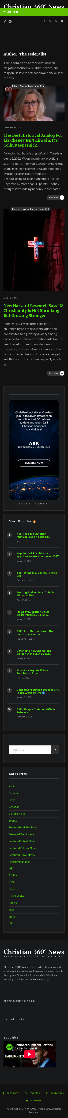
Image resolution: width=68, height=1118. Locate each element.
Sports (13, 903)
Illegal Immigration (19, 861)
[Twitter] (50, 21)
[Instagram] (56, 21)
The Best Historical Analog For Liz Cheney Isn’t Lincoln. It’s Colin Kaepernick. (32, 140)
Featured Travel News (22, 855)
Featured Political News (23, 848)
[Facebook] (44, 21)
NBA (11, 868)
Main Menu (12, 12)
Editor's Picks (17, 813)
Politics (15, 86)
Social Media (16, 896)
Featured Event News (21, 834)
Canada (13, 793)
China (12, 800)
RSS (42, 86)
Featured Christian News (33, 209)
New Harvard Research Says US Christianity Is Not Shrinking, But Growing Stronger (33, 310)
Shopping (14, 889)
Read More (56, 197)
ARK (11, 786)
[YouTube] (62, 21)
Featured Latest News (29, 86)
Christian (16, 209)
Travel (12, 916)
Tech (11, 909)
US (10, 923)
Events (13, 820)
